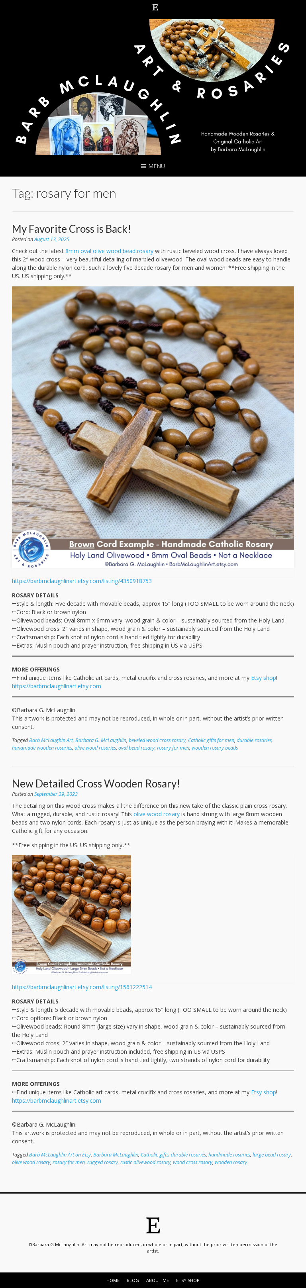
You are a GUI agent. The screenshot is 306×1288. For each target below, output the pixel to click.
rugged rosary (102, 1162)
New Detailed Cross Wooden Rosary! (96, 783)
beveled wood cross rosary (157, 740)
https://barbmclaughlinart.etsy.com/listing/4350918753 (82, 581)
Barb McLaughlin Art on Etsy (60, 1154)
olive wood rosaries (95, 747)
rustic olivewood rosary (145, 1162)
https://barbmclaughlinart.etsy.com (56, 686)
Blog (133, 1280)
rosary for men (173, 747)
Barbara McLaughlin (115, 1154)
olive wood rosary (156, 814)
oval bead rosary (136, 747)
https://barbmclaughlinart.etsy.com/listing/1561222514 (82, 987)
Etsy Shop (188, 1280)
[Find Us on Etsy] (155, 7)
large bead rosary (272, 1154)
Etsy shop (263, 677)
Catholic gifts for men (211, 740)
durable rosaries (254, 740)
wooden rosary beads (215, 747)
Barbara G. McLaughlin (100, 740)
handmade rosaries (229, 1154)
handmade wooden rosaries (42, 747)
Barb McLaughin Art (51, 740)
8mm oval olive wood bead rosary (109, 251)
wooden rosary (231, 1162)
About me (157, 1280)
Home (113, 1280)
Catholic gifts (155, 1154)
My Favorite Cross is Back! (71, 228)
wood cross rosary (192, 1162)
